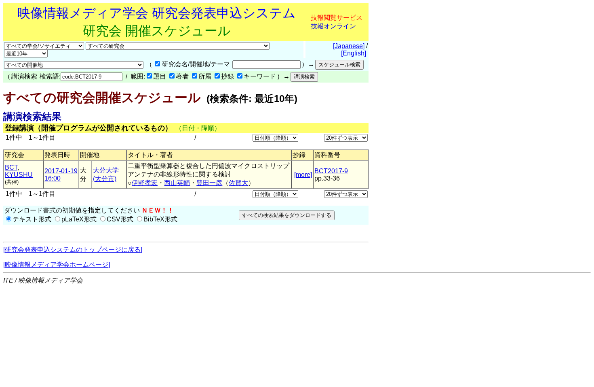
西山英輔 (177, 182)
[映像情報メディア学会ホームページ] (56, 264)
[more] (303, 174)
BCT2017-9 (331, 171)
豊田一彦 (209, 182)
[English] (353, 53)
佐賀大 (238, 182)
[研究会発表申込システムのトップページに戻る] (72, 249)
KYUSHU (19, 174)
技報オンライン (333, 26)
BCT (11, 167)
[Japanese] (348, 46)
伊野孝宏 (145, 182)
